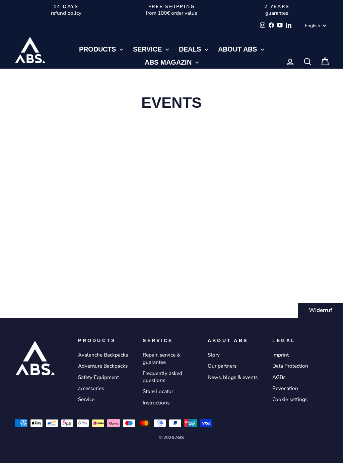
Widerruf (320, 310)
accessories (91, 388)
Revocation (285, 388)
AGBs (278, 377)
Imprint (280, 355)
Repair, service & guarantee (162, 358)
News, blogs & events (233, 377)
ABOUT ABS (238, 49)
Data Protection (290, 366)
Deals (191, 49)
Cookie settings (289, 399)
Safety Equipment (98, 377)
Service (148, 49)
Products (98, 49)
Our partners (222, 366)
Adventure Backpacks (103, 366)
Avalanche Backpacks (103, 355)
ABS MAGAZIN (169, 62)
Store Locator (158, 391)
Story (214, 355)
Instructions (156, 402)
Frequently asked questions (162, 377)
